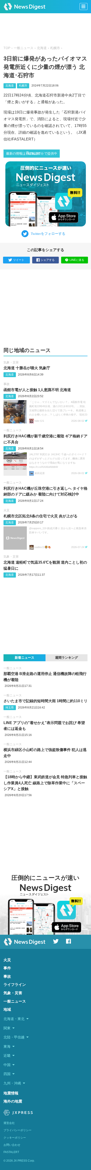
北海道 (42, 48)
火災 (7, 510)
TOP (7, 48)
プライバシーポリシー (18, 1130)
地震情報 (11, 1093)
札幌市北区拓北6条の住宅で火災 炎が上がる (40, 516)
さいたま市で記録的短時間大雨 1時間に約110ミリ (46, 701)
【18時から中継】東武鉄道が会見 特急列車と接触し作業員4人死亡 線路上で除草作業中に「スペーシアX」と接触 (45, 783)
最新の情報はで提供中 (31, 153)
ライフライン (15, 985)
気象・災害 (11, 362)
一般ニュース (23, 48)
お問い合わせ (12, 1145)
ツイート (18, 260)
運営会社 (9, 1123)
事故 (7, 384)
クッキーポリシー (15, 1137)
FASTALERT (11, 1152)
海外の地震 (13, 1101)
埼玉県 (9, 707)
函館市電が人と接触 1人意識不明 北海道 (37, 390)
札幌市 (55, 48)
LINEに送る (77, 260)
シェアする (48, 260)
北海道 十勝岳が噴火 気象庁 (27, 368)
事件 (7, 968)
